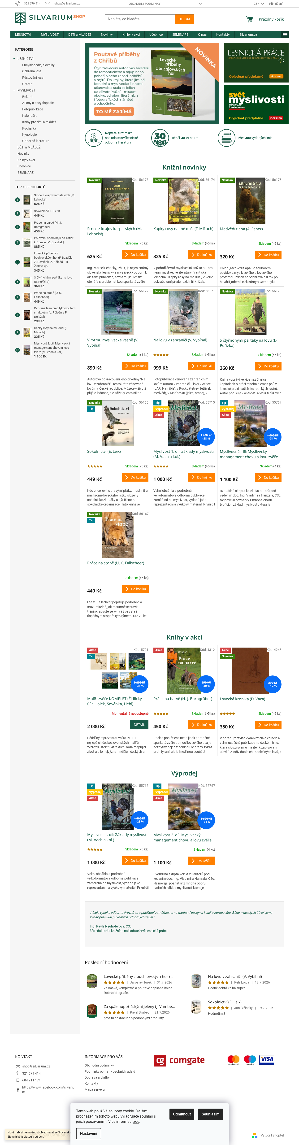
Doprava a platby (97, 1077)
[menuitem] (23, 34)
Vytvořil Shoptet (272, 1135)
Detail (139, 724)
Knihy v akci (26, 160)
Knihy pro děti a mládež (39, 122)
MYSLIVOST (26, 90)
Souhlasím (211, 1114)
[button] (95, 83)
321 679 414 (31, 1073)
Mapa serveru (95, 1089)
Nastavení (88, 1133)
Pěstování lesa (32, 77)
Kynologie (29, 134)
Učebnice (24, 166)
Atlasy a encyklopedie (38, 103)
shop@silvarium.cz (36, 1066)
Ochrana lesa (32, 71)
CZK (257, 3)
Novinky (23, 154)
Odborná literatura (35, 141)
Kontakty (91, 1083)
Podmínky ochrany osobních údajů (110, 1071)
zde (136, 1121)
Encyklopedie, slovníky (38, 65)
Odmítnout (182, 1114)
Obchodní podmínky (144, 3)
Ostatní (27, 84)
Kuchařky (29, 128)
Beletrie (27, 97)
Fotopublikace (32, 109)
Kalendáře (29, 116)
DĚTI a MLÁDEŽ (28, 147)
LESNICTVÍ (25, 59)
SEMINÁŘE (25, 172)
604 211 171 (31, 1080)
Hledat (184, 19)
